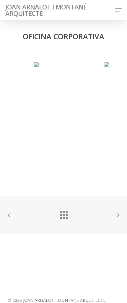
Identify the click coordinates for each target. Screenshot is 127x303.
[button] (118, 10)
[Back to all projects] (63, 213)
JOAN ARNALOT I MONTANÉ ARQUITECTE (46, 10)
